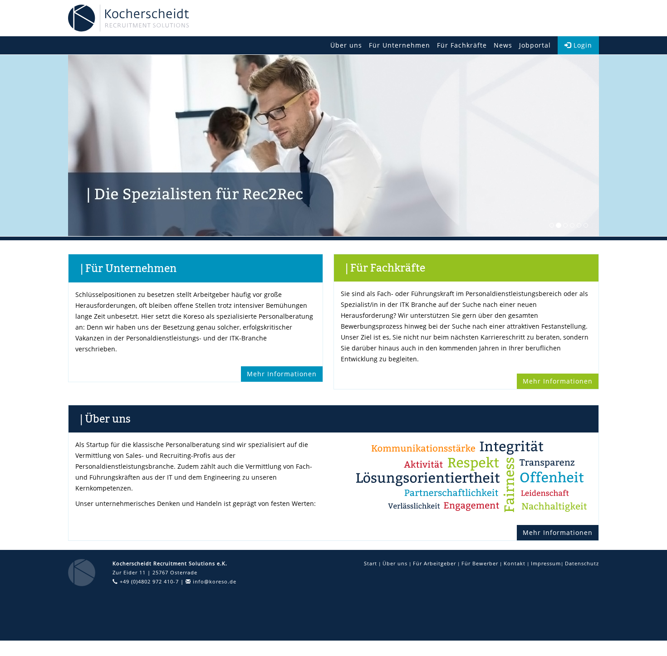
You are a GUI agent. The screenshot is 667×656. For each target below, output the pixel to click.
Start (370, 563)
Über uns (346, 45)
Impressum (546, 563)
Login (581, 45)
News (503, 45)
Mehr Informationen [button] (282, 373)
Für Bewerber (479, 563)
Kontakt (514, 563)
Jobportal (535, 45)
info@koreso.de (213, 581)
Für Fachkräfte (462, 45)
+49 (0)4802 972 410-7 (148, 581)
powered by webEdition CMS (627, 644)
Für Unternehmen (399, 45)
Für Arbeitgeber (434, 563)
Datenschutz (582, 563)
